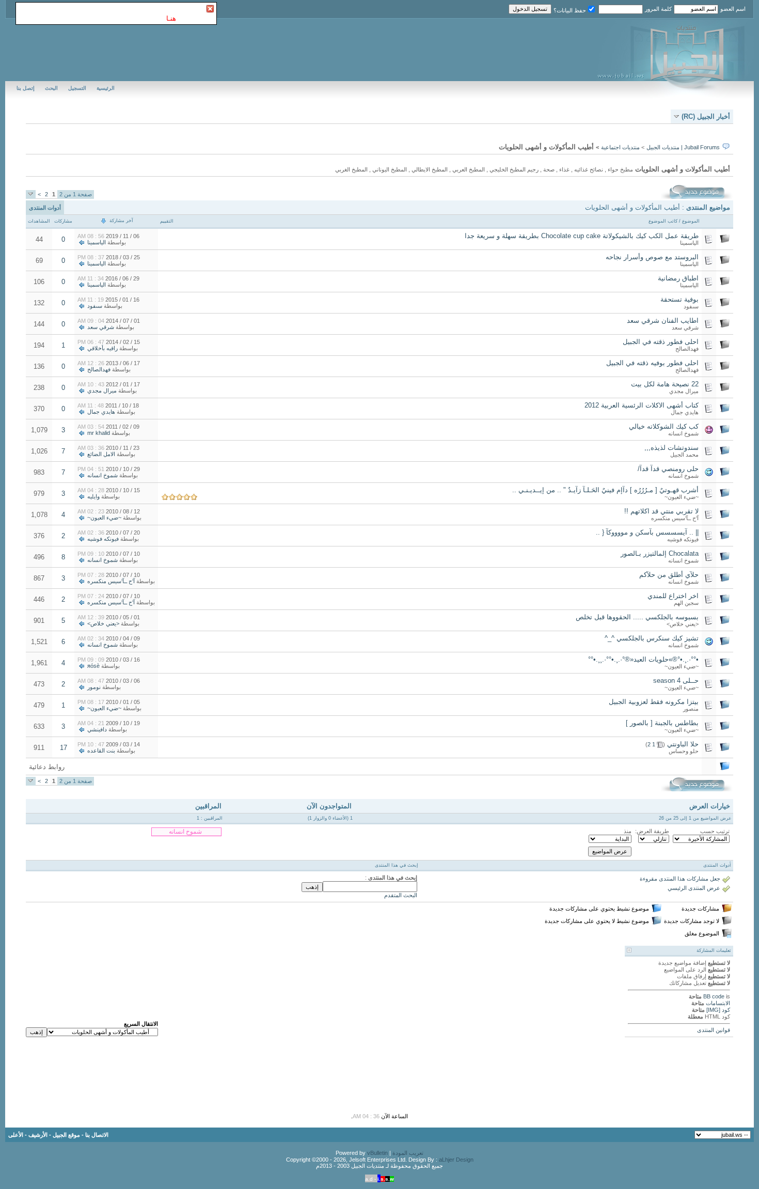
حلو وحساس (684, 751)
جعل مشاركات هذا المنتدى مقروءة (680, 878)
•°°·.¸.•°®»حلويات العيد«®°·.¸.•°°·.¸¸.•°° (643, 659)
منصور (691, 709)
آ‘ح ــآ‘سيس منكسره (675, 518)
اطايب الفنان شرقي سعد (663, 320)
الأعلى (15, 1135)
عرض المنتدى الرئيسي (694, 888)
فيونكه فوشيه (683, 539)
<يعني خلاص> (683, 624)
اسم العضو (733, 9)
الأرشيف (38, 1135)
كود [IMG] (718, 1010)
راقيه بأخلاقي (102, 348)
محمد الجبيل (684, 454)
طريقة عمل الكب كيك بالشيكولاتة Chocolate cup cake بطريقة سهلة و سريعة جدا (582, 236)
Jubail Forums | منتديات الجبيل (683, 147)
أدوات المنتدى (45, 208)
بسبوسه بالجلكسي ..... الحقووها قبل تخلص (637, 617)
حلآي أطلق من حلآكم (669, 574)
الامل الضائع (101, 454)
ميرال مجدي (684, 391)
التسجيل (77, 88)
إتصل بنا (26, 88)
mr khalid (98, 433)
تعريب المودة (407, 1153)
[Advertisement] (320, 767)
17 (63, 748)
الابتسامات (718, 1003)
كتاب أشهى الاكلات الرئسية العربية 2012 (641, 405)
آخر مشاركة (121, 220)
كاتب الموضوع (663, 221)
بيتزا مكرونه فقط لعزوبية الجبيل (654, 702)
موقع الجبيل (66, 1135)
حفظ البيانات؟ (570, 10)
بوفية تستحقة (679, 299)
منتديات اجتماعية (620, 147)
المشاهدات (39, 221)
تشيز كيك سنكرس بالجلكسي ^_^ (652, 638)
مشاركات (63, 221)
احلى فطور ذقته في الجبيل (661, 342)
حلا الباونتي (683, 744)
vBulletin (377, 1153)
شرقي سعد (685, 327)
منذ (627, 831)
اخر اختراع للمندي (673, 596)
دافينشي (97, 729)
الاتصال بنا (96, 1135)
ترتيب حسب (715, 831)
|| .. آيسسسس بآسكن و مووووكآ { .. (647, 532)
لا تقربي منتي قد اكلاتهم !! (661, 511)
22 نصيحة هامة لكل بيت (665, 384)
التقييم (166, 221)
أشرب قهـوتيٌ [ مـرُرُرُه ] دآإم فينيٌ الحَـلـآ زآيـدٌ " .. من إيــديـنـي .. (605, 490)
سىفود (691, 306)
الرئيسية (106, 88)
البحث (51, 88)
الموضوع (691, 221)
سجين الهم (686, 603)
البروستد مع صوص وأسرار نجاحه (652, 257)
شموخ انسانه (683, 433)
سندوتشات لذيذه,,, (671, 447)
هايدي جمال (685, 412)
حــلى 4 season (676, 680)
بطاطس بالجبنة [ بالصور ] (662, 723)
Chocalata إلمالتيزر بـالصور (660, 553)
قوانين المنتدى (713, 1030)
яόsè (93, 666)
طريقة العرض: (652, 831)
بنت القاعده (101, 750)
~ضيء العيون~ (682, 497)
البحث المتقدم (400, 895)
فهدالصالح (687, 349)
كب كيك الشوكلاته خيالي (664, 426)
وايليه (93, 496)
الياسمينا (689, 243)
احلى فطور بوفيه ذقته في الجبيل (652, 363)
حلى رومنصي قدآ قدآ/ (668, 469)
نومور (94, 687)
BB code (713, 996)
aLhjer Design (456, 1159)
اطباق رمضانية (678, 278)
